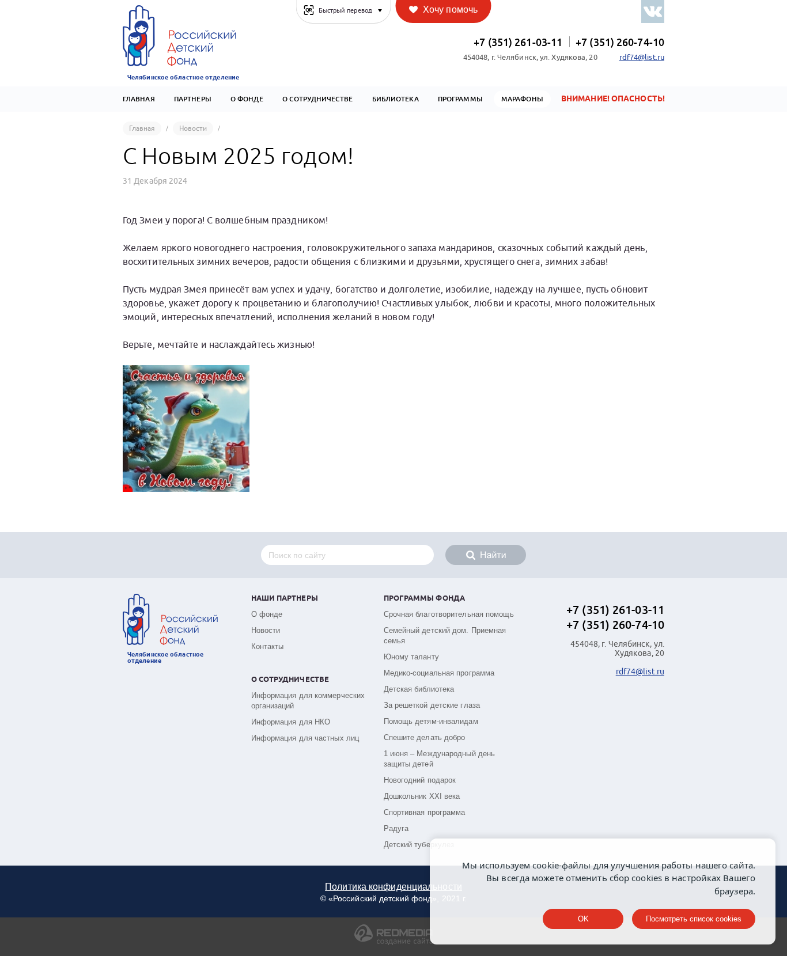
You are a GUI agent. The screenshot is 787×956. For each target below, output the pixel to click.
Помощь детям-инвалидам (431, 721)
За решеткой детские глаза (432, 705)
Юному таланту (411, 656)
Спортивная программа (425, 812)
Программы (460, 99)
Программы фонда (425, 599)
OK (583, 919)
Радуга (396, 828)
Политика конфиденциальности (393, 886)
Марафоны (522, 99)
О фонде (267, 614)
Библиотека (395, 99)
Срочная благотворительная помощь (449, 614)
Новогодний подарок (420, 780)
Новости (266, 630)
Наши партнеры (284, 599)
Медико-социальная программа (439, 673)
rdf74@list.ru (641, 58)
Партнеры (192, 99)
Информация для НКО (291, 722)
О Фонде (246, 99)
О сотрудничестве (317, 99)
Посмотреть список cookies (693, 919)
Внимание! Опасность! (613, 99)
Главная (139, 99)
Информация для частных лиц (305, 738)
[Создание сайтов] (393, 942)
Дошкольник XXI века (422, 796)
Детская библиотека (419, 689)
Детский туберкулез (419, 844)
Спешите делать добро (425, 737)
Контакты (267, 646)
